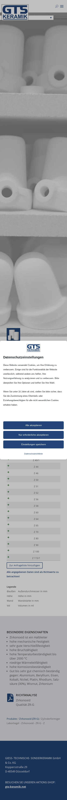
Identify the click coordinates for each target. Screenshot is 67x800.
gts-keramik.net (15, 786)
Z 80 (36, 538)
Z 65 (36, 525)
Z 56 (36, 499)
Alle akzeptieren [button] (33, 425)
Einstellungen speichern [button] (33, 444)
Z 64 (36, 518)
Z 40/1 (36, 460)
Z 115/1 (36, 558)
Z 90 (36, 545)
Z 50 (36, 479)
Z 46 (36, 473)
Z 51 (36, 486)
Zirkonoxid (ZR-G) (29, 718)
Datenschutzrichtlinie (33, 454)
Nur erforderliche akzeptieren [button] (34, 435)
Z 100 (36, 551)
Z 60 (36, 512)
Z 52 (36, 492)
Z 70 (36, 531)
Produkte (12, 718)
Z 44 (36, 466)
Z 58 (36, 505)
